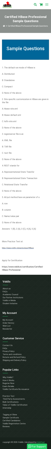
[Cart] (41, 4)
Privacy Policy (8, 351)
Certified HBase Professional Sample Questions (28, 26)
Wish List (7, 326)
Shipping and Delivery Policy (14, 360)
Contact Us (8, 345)
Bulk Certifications (11, 402)
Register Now (8, 383)
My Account (8, 320)
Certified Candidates (11, 420)
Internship (7, 408)
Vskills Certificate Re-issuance (16, 389)
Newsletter (7, 329)
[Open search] (35, 4)
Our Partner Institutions (13, 297)
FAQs (5, 348)
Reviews (6, 426)
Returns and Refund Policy (14, 357)
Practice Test (8, 396)
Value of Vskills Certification (15, 405)
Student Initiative (10, 303)
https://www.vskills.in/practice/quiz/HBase (18, 248)
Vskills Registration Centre (14, 423)
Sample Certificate (11, 417)
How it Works (8, 380)
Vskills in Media (9, 300)
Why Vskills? (8, 377)
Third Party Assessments (14, 399)
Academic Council (10, 294)
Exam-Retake (8, 386)
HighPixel (41, 442)
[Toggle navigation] (46, 4)
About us (7, 288)
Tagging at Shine (10, 414)
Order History (8, 323)
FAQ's (5, 291)
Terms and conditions (12, 354)
